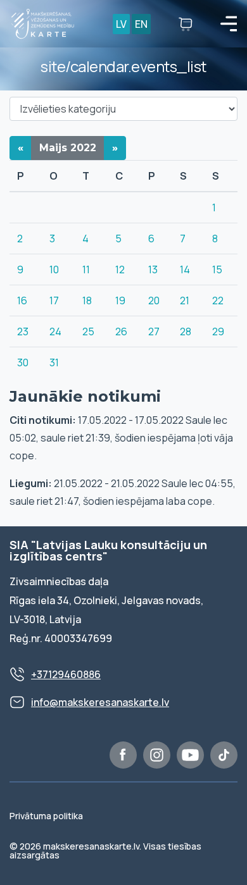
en (141, 24)
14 (185, 269)
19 (120, 300)
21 (184, 300)
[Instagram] (156, 755)
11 (86, 269)
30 (22, 362)
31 (54, 362)
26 (121, 331)
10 (54, 269)
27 (154, 331)
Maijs (67, 148)
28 (185, 331)
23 (22, 331)
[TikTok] (224, 755)
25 (88, 331)
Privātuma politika (46, 816)
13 (153, 269)
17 (54, 300)
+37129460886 (66, 674)
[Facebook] (123, 755)
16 (22, 300)
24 (55, 331)
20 (154, 300)
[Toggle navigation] (228, 24)
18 (87, 300)
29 (218, 331)
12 (120, 269)
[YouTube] (190, 755)
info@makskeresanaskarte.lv (100, 702)
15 (217, 269)
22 (218, 300)
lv (121, 24)
